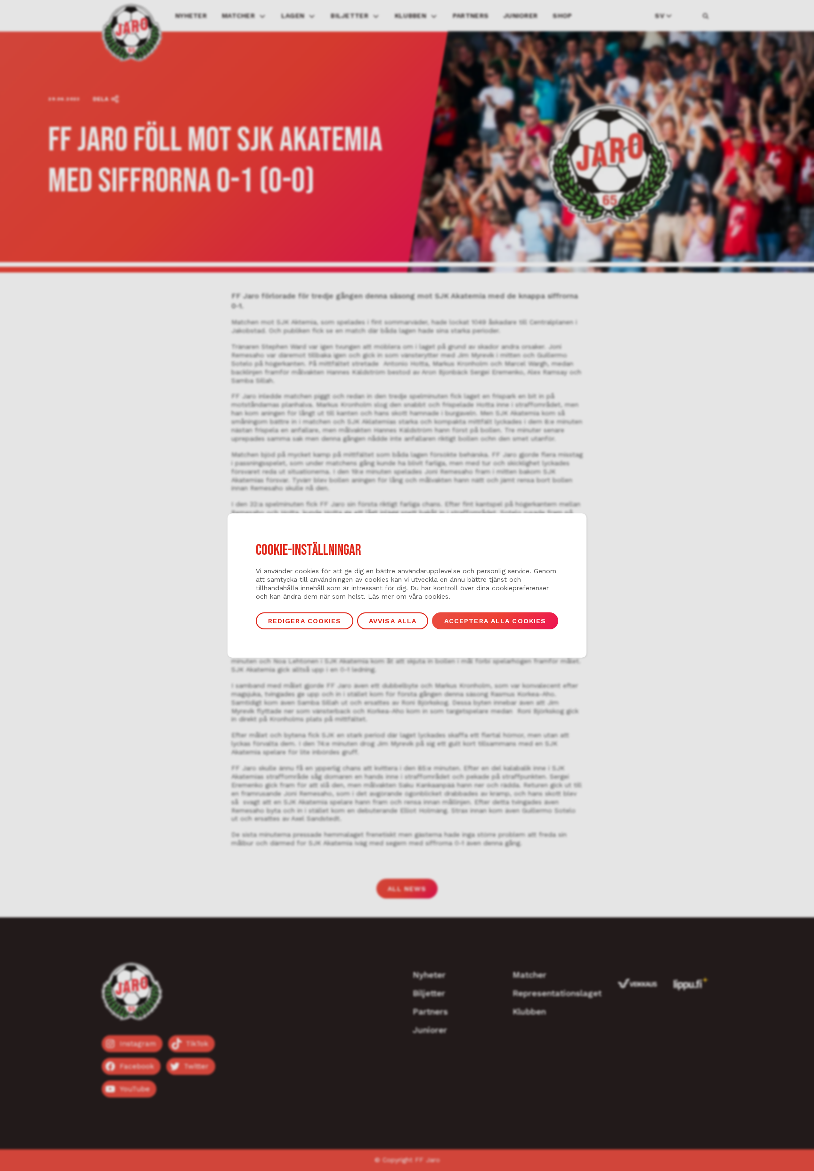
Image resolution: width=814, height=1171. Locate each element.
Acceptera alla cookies (495, 621)
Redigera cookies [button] (305, 621)
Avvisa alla (392, 621)
